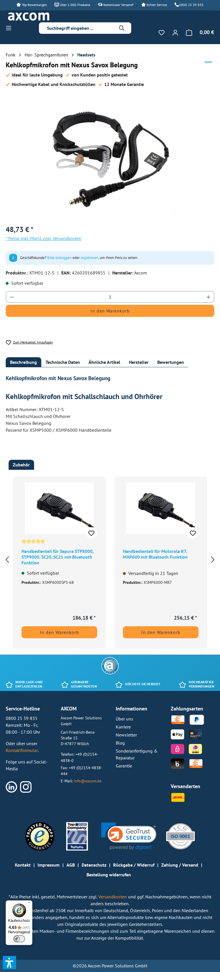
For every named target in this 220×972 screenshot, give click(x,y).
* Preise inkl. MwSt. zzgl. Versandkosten (43, 238)
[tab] (23, 362)
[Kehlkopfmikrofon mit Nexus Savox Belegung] (110, 157)
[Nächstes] (213, 559)
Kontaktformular (22, 750)
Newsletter (126, 735)
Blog (120, 743)
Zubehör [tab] (21, 465)
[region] (110, 157)
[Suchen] (122, 28)
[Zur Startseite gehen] (29, 16)
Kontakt (23, 865)
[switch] (19, 938)
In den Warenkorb (110, 311)
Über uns (124, 719)
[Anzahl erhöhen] (209, 297)
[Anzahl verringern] (12, 297)
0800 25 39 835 (191, 5)
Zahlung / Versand (179, 865)
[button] (129, 836)
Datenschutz (94, 865)
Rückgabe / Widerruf (133, 865)
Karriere (123, 727)
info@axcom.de (87, 781)
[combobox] (81, 28)
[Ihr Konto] (175, 32)
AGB (70, 865)
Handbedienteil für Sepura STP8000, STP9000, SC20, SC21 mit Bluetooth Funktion (57, 556)
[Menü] (10, 28)
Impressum (49, 865)
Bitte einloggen (59, 257)
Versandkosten (113, 897)
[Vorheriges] (7, 559)
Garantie (124, 766)
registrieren (89, 257)
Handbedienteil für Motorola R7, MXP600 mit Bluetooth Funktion (155, 554)
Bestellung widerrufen (109, 874)
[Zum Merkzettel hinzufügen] (91, 533)
